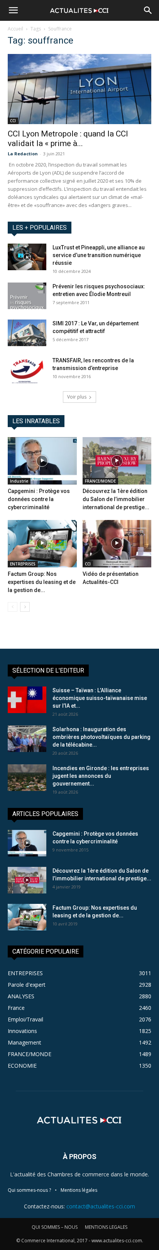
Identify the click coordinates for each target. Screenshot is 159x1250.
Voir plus (76, 397)
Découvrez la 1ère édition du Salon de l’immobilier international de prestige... (116, 499)
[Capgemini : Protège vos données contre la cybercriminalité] (42, 461)
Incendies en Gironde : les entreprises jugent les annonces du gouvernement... (100, 776)
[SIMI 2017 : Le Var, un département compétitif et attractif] (27, 333)
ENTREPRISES (23, 564)
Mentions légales (79, 1190)
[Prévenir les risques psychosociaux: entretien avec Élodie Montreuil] (27, 296)
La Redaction (23, 153)
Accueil (15, 28)
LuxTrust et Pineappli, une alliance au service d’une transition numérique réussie (98, 255)
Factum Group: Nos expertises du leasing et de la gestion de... (42, 582)
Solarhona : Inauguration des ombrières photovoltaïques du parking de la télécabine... (101, 737)
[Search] (148, 10)
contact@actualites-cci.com (100, 1206)
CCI (13, 120)
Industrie (19, 481)
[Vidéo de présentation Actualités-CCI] (117, 543)
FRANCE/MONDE (100, 481)
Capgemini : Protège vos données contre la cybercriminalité (39, 499)
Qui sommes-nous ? (29, 1190)
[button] (13, 10)
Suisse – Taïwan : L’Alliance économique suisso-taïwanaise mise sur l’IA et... (99, 698)
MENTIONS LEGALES (106, 1227)
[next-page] (25, 607)
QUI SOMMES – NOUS (55, 1227)
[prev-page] (12, 607)
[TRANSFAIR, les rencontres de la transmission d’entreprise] (27, 370)
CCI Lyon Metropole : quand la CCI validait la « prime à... (68, 138)
